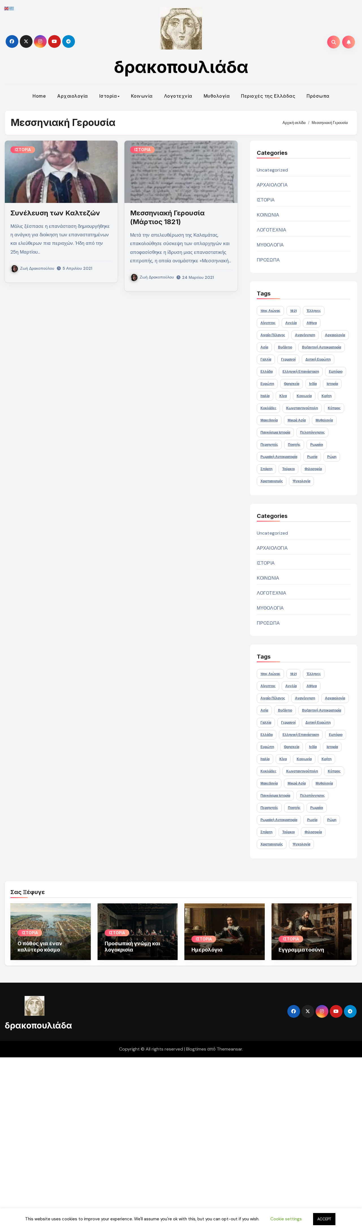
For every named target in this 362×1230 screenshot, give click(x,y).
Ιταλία (265, 396)
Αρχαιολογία (72, 96)
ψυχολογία (301, 481)
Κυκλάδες (268, 408)
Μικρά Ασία (297, 420)
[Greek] (11, 8)
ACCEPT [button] (324, 1219)
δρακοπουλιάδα (181, 67)
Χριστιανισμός (271, 481)
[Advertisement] (170, 1142)
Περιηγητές (269, 444)
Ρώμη (331, 457)
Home (39, 96)
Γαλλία (265, 359)
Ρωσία (312, 457)
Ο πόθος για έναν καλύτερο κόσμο (40, 946)
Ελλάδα (266, 371)
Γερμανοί (288, 359)
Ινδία (313, 384)
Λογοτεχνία (178, 96)
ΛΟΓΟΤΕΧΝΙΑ (271, 230)
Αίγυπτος (267, 323)
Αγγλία (291, 323)
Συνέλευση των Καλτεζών (55, 213)
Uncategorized (272, 170)
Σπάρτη (266, 469)
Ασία (264, 347)
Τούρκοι (288, 469)
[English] (6, 8)
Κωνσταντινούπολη (302, 408)
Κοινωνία (142, 96)
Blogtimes (196, 1049)
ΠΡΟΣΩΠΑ (268, 260)
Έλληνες (314, 310)
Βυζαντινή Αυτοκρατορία (321, 347)
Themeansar (229, 1049)
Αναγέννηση (305, 335)
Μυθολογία (217, 96)
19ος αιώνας (270, 310)
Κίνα (283, 396)
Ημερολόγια (207, 950)
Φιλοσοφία (313, 469)
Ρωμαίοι (316, 444)
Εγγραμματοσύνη (301, 950)
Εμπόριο (335, 371)
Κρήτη (326, 396)
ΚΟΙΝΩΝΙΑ (268, 215)
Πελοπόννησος (312, 432)
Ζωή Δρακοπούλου (37, 268)
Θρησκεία (291, 384)
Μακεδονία (269, 420)
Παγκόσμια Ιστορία (275, 432)
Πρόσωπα (318, 96)
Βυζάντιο (285, 347)
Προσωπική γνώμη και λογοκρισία (132, 946)
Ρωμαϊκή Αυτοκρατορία (278, 457)
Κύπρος (334, 408)
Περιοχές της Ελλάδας (268, 96)
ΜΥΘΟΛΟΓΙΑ (270, 245)
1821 (293, 310)
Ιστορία (108, 96)
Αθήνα (312, 323)
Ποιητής (294, 444)
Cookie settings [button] (286, 1219)
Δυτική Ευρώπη (318, 359)
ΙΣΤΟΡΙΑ (23, 149)
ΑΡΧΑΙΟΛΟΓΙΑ (272, 185)
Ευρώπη (267, 384)
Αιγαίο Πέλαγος (272, 335)
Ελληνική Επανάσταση (301, 371)
